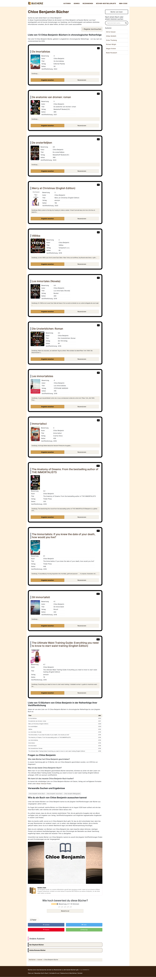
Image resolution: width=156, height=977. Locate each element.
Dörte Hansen (111, 32)
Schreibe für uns (54, 973)
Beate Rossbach (111, 53)
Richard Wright (111, 44)
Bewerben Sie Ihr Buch (41, 973)
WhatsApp (85, 929)
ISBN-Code (123, 3)
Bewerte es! (65, 911)
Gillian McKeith (111, 36)
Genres (77, 3)
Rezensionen (88, 3)
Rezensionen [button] (82, 80)
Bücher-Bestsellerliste (106, 3)
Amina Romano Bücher (37, 950)
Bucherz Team (42, 887)
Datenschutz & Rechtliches (68, 973)
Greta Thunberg (111, 40)
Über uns (30, 973)
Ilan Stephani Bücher (36, 945)
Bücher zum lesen (117, 12)
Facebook (46, 924)
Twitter (85, 924)
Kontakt (80, 973)
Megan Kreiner (111, 48)
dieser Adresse (41, 783)
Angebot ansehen (47, 80)
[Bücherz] (35, 3)
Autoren (67, 3)
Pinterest (46, 929)
